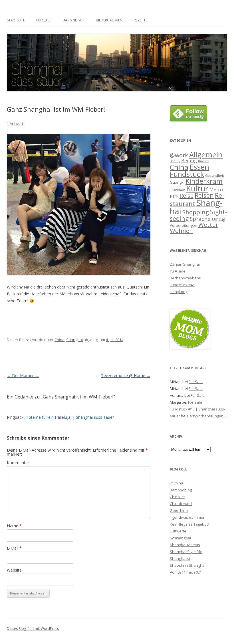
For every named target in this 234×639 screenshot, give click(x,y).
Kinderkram (204, 181)
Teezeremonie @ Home (125, 375)
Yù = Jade (177, 271)
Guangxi (177, 182)
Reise (186, 195)
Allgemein (206, 154)
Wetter (208, 225)
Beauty (175, 161)
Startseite (16, 20)
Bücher (203, 161)
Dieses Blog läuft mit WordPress (33, 628)
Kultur (197, 188)
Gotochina (179, 510)
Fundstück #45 (182, 284)
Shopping (195, 212)
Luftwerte (178, 531)
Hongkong (178, 291)
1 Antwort (15, 123)
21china (176, 483)
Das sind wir (73, 20)
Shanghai (74, 339)
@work (179, 155)
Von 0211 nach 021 (186, 572)
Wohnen (181, 231)
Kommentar (18, 462)
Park (174, 196)
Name (14, 525)
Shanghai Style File (186, 551)
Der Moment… (23, 375)
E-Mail (14, 548)
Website (14, 570)
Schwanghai (180, 537)
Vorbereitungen (183, 225)
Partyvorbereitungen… (207, 415)
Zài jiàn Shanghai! (185, 264)
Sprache (200, 219)
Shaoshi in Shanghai (187, 565)
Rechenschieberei (185, 278)
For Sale (43, 20)
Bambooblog (181, 489)
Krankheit (177, 190)
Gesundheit (214, 175)
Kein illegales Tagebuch (190, 524)
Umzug (218, 219)
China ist (177, 496)
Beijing (189, 160)
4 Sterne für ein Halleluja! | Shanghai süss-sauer (69, 417)
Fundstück (187, 174)
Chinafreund (181, 503)
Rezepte (140, 20)
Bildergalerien (109, 20)
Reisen (204, 195)
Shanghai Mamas (185, 544)
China (59, 339)
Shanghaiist (180, 558)
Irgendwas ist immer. (187, 517)
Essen (199, 167)
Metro (216, 189)
